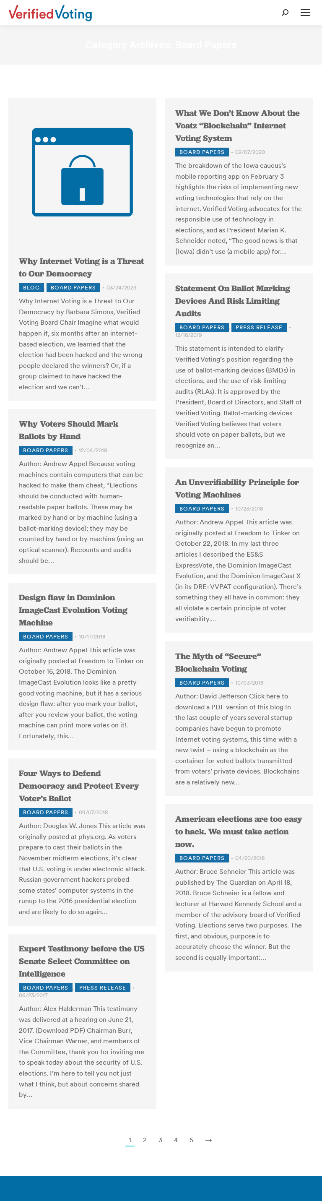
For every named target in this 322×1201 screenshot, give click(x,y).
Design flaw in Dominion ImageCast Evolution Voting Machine (73, 610)
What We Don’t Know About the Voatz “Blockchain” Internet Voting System (237, 125)
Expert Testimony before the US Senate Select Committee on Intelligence (82, 961)
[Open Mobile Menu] (305, 12)
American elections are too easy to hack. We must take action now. (238, 831)
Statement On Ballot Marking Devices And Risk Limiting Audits (232, 301)
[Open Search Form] (285, 12)
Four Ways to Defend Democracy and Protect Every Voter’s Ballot (79, 786)
